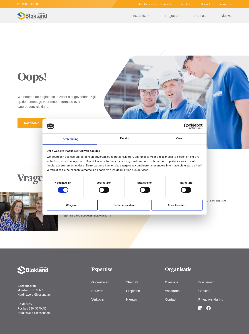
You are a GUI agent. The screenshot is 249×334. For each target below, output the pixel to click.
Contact (205, 4)
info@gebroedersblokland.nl (90, 215)
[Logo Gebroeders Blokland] (32, 16)
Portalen (224, 4)
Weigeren (72, 205)
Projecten (172, 16)
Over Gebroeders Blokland (153, 4)
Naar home (31, 123)
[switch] (104, 190)
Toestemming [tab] (69, 139)
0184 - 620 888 (30, 4)
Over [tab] (179, 138)
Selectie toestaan (125, 205)
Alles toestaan (177, 205)
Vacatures (186, 4)
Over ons (171, 282)
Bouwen (97, 291)
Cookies (204, 291)
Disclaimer (206, 282)
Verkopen (98, 299)
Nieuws (226, 16)
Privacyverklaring (210, 299)
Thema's (200, 16)
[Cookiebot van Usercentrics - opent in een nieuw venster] (187, 126)
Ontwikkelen (100, 282)
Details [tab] (124, 138)
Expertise (140, 16)
